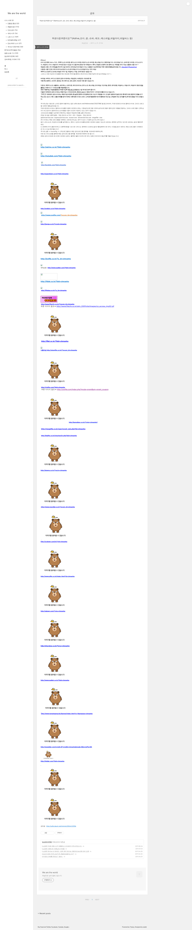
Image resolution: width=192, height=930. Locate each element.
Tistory (132, 927)
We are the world (17, 13)
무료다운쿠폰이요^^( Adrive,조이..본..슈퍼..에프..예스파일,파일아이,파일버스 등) (68, 21)
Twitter (48, 927)
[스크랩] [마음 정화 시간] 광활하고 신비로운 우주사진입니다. (62, 846)
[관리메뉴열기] (188, 4)
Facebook (54, 927)
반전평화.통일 (14, 40)
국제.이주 (12, 33)
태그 (6, 69)
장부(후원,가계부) (12, 59)
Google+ (66, 927)
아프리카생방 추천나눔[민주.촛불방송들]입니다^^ (58, 854)
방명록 (6, 72)
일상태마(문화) (11, 56)
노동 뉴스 (12, 37)
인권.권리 (12, 30)
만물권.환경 (13, 23)
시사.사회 (9, 20)
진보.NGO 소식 (14, 43)
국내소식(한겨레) (15, 47)
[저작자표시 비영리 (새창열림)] (66, 833)
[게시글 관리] (51, 833)
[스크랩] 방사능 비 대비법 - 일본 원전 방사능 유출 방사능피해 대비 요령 (65, 851)
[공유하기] (49, 833)
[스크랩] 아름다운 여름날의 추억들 (53, 849)
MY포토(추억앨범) (12, 50)
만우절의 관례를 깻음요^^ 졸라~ (52, 856)
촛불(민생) (13, 27)
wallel (145, 927)
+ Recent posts (44, 913)
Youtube (60, 927)
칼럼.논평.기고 (11, 53)
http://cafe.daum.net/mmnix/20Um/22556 (61, 826)
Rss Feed (40, 927)
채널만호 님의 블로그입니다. (52, 876)
